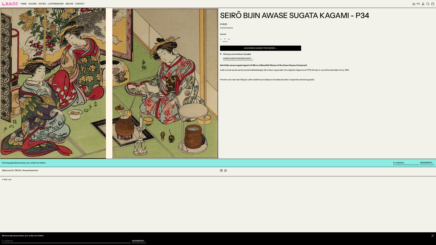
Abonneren (426, 163)
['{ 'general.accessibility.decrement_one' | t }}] (221, 39)
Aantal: (223, 34)
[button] (427, 4)
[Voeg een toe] (229, 39)
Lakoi (9, 179)
